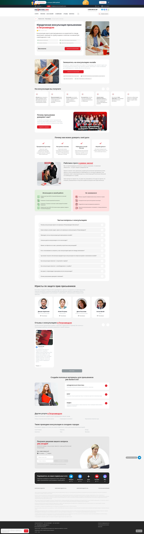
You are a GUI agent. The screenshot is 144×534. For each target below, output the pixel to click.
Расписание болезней (103, 488)
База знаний (50, 13)
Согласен (26, 530)
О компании (58, 13)
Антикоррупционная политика (103, 524)
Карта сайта (100, 526)
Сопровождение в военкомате (66, 418)
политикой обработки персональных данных (58, 464)
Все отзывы (72, 370)
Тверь (61, 431)
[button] (103, 88)
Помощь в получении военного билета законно (44, 418)
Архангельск (37, 431)
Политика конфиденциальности (103, 523)
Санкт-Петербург (38, 429)
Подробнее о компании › (44, 126)
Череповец (62, 429)
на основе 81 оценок (43, 30)
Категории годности (40, 488)
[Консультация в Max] (139, 457)
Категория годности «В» (82, 488)
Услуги (36, 13)
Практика (42, 13)
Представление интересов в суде (92, 418)
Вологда (86, 429)
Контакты (71, 13)
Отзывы (66, 13)
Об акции (103, 2)
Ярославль (87, 431)
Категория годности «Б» (60, 488)
